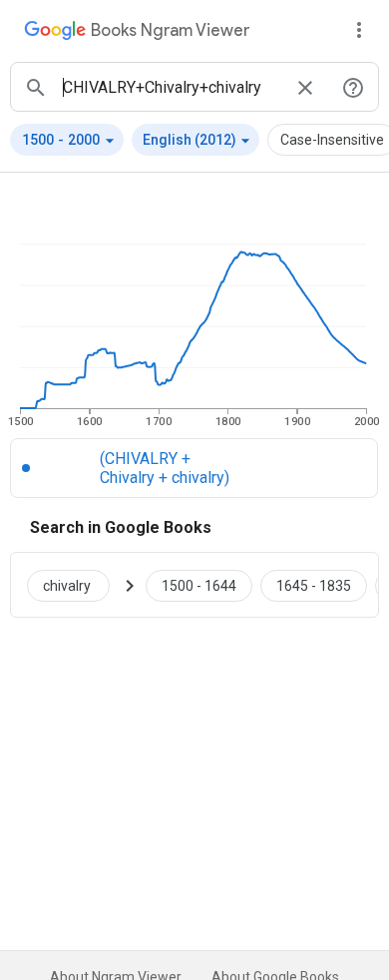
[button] (67, 140)
